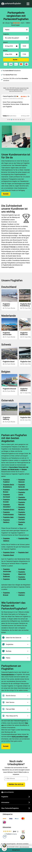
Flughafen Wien (23, 538)
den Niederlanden (13, 469)
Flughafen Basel (8, 555)
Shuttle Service (11, 695)
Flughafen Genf (23, 552)
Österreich (22, 467)
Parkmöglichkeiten (7, 674)
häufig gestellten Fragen (20, 736)
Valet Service (10, 702)
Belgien (24, 469)
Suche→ (16, 59)
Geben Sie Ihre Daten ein (13, 637)
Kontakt (6, 194)
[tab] (9, 119)
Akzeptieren (16, 850)
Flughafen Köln (23, 489)
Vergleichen (9, 644)
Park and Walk (10, 709)
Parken (8, 658)
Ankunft (5, 42)
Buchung (8, 651)
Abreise (5, 50)
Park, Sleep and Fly (12, 716)
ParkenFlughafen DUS (9, 96)
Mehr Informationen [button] (24, 846)
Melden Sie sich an (16, 784)
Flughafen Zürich (8, 552)
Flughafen (6, 34)
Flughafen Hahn (8, 517)
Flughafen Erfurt (8, 509)
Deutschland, (13, 467)
